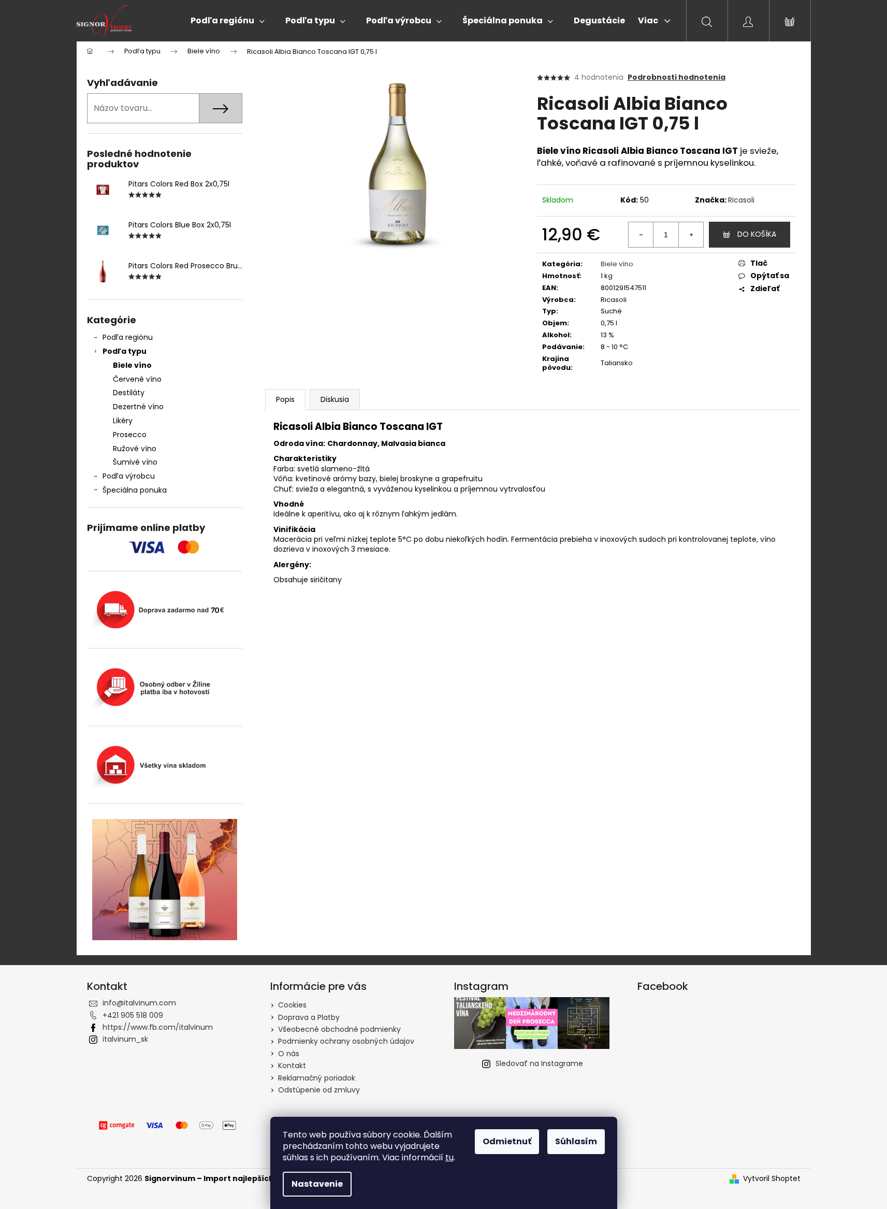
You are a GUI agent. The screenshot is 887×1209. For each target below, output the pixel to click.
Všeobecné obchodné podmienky (339, 1029)
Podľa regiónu (128, 337)
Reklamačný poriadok (316, 1078)
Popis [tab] (285, 399)
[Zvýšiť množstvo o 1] (690, 234)
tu (449, 1157)
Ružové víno (134, 448)
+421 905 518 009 (133, 1015)
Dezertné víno (138, 406)
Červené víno (137, 379)
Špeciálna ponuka (135, 490)
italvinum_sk (125, 1039)
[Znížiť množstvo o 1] (641, 234)
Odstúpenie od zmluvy (319, 1090)
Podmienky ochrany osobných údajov (346, 1041)
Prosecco (130, 434)
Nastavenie (317, 1184)
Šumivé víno (135, 462)
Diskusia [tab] (335, 399)
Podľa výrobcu (129, 476)
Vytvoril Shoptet (772, 1179)
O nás (288, 1053)
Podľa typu (125, 351)
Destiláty (128, 392)
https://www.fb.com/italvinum (158, 1027)
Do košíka (756, 234)
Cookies (292, 1005)
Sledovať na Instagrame (539, 1063)
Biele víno (132, 365)
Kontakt (292, 1065)
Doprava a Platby (309, 1017)
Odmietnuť (507, 1141)
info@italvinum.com (139, 1003)
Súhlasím (576, 1141)
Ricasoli (741, 200)
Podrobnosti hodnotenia (676, 77)
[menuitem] (227, 20)
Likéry (123, 420)
